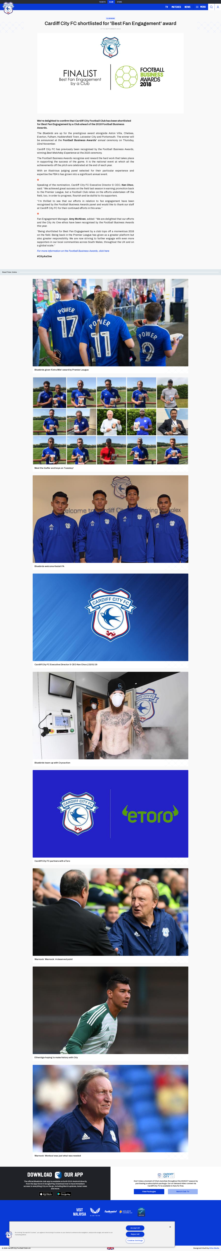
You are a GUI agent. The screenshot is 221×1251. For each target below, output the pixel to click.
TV (166, 6)
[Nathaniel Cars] (110, 1212)
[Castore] (95, 1212)
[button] (9, 1235)
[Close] (170, 1226)
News (187, 6)
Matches (176, 6)
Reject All (135, 1234)
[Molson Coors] (126, 1211)
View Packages (149, 1191)
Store (119, 2)
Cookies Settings (135, 1240)
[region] (92, 1234)
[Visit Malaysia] (79, 1212)
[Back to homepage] (8, 8)
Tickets (102, 2)
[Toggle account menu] (218, 7)
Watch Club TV (182, 1191)
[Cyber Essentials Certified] (141, 1212)
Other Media (214, 1248)
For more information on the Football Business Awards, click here (73, 251)
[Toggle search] (211, 7)
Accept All (135, 1228)
